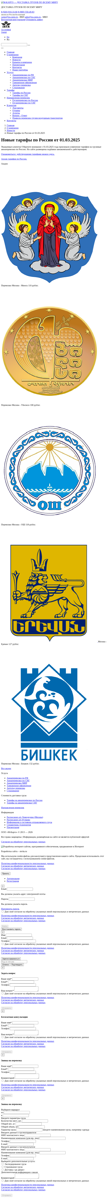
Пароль (4, 899)
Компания (17, 57)
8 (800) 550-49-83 (26, 12)
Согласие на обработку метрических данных (22, 866)
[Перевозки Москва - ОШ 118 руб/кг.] (49, 522)
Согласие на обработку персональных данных (23, 842)
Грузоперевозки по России (25, 100)
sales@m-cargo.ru (33, 17)
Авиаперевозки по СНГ (23, 77)
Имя (3, 935)
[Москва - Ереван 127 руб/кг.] (49, 641)
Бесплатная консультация (13, 19)
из (2, 1112)
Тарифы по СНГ (20, 95)
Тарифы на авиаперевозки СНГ (22, 803)
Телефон (5, 941)
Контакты (17, 67)
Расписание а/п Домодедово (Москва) (25, 817)
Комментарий (7, 1078)
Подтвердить (17, 965)
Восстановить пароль (11, 929)
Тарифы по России (21, 92)
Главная (10, 52)
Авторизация (13, 878)
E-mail (4, 1144)
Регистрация (13, 881)
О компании (13, 54)
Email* (4, 982)
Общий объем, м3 (9, 1127)
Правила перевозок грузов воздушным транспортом (37, 118)
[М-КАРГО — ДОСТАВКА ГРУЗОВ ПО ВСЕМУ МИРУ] (29, 2)
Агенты (16, 113)
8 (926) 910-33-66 (9, 12)
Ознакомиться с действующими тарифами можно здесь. (28, 154)
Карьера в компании (22, 62)
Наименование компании (20, 1138)
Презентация (18, 65)
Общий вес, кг (8, 1124)
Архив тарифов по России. (14, 159)
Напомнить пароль (10, 909)
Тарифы (10, 90)
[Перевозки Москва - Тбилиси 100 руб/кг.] (49, 402)
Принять (5, 874)
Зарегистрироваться (11, 959)
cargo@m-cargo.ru (9, 17)
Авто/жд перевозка (21, 85)
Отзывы (16, 110)
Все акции (6, 768)
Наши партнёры (20, 70)
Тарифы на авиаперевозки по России (24, 800)
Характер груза (8, 1130)
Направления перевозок (18, 98)
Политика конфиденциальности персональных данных (27, 863)
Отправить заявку (34, 19)
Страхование (18, 87)
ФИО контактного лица (12, 1135)
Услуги (10, 72)
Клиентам (11, 105)
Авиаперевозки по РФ (23, 75)
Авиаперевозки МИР (22, 80)
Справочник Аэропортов (19, 825)
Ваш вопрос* (7, 991)
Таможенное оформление (24, 82)
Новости (16, 59)
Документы (17, 108)
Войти (4, 926)
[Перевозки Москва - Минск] (49, 283)
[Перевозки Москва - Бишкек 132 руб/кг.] (49, 761)
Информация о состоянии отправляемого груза (29, 822)
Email (3, 889)
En (8, 37)
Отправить (6, 1008)
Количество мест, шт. (11, 1121)
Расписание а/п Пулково (18, 820)
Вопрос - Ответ (19, 115)
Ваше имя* (6, 979)
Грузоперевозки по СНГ (24, 103)
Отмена (5, 965)
